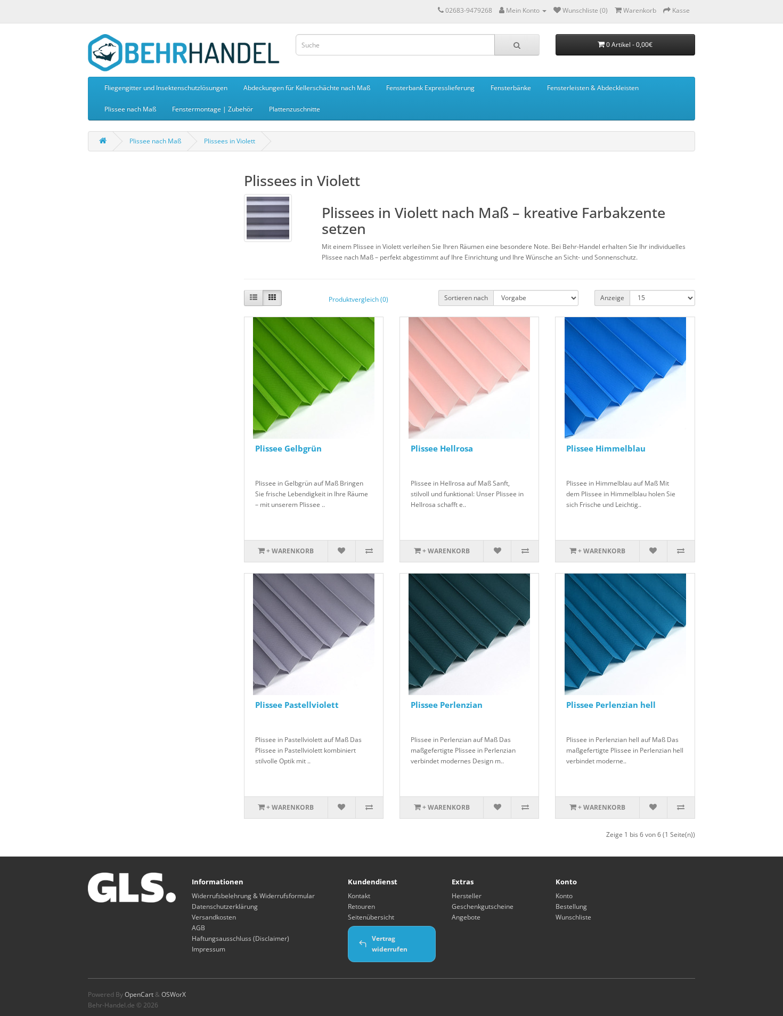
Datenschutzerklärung (225, 906)
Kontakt (359, 895)
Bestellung (571, 906)
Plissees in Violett (229, 141)
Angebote (466, 917)
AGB (198, 927)
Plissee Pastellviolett (297, 704)
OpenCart (139, 994)
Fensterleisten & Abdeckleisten (593, 87)
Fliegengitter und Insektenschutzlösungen (165, 87)
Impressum (208, 949)
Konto (564, 895)
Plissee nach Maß (130, 109)
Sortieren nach (466, 297)
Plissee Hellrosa (442, 448)
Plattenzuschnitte (294, 109)
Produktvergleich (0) (358, 299)
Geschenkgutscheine (482, 906)
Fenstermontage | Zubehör (212, 109)
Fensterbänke (511, 87)
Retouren (361, 906)
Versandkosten (214, 917)
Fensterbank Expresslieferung (430, 87)
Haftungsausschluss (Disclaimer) (240, 938)
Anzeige (612, 297)
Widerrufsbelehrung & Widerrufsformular (253, 895)
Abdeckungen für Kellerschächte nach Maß (306, 87)
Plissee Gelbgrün (288, 448)
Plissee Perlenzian (447, 704)
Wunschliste (573, 917)
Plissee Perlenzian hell (611, 704)
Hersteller (467, 895)
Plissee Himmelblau (606, 448)
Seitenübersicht (371, 917)
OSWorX (173, 994)
